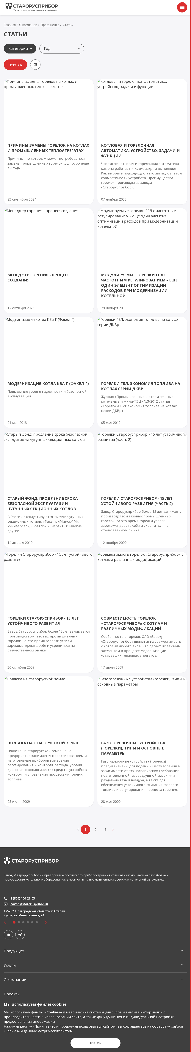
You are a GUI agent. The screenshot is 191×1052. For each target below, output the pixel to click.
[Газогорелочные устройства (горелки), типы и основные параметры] (142, 741)
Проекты (12, 993)
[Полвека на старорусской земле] (49, 741)
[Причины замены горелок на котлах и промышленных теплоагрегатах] (49, 141)
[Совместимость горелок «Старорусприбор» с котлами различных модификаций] (142, 612)
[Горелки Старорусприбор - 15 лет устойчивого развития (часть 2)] (142, 490)
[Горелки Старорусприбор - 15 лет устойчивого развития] (49, 612)
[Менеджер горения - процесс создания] (49, 260)
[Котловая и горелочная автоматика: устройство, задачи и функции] (142, 141)
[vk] (8, 934)
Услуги (10, 965)
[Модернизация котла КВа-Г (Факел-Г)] (49, 372)
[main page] (31, 860)
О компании (15, 979)
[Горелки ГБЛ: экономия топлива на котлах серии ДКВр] (142, 372)
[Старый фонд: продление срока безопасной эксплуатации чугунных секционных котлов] (49, 490)
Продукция (14, 950)
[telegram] (20, 934)
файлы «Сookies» (46, 1012)
